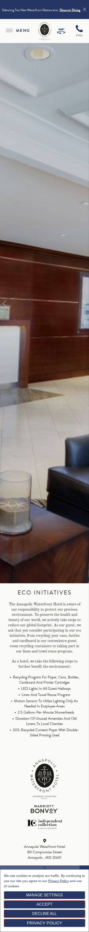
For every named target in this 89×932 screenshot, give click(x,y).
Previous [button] (6, 303)
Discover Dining (70, 10)
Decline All (44, 914)
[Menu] (9, 31)
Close (84, 9)
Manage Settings (44, 895)
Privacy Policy (58, 881)
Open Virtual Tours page (61, 31)
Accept (44, 904)
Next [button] (83, 303)
